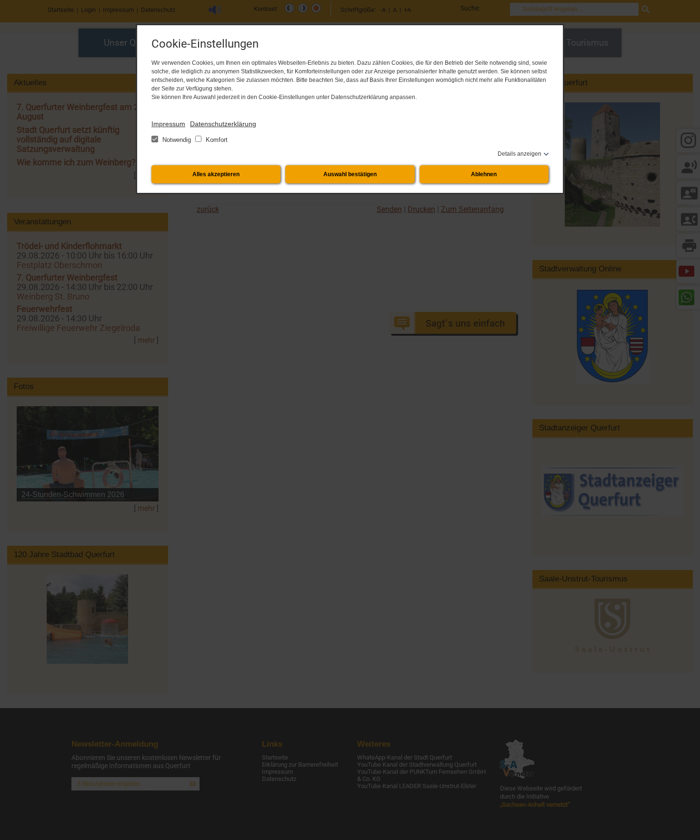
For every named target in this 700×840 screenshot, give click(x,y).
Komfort (216, 139)
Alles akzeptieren (216, 174)
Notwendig (176, 139)
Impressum (168, 124)
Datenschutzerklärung (223, 124)
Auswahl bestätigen (350, 174)
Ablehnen (484, 174)
